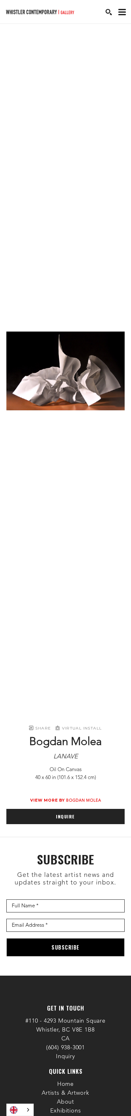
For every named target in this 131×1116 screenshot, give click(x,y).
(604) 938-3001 (65, 1048)
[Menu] (122, 12)
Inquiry (65, 1056)
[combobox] (20, 1110)
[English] (20, 1110)
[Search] (109, 12)
